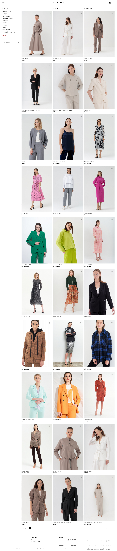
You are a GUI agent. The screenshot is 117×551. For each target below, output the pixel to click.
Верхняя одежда (7, 18)
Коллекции (6, 16)
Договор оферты (63, 548)
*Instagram (73, 545)
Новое (4, 14)
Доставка (33, 539)
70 (42, 528)
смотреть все (6, 11)
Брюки (4, 25)
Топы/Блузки (6, 29)
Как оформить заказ (35, 541)
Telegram (61, 545)
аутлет (4, 35)
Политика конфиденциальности (38, 548)
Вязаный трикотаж (8, 32)
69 (40, 528)
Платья (4, 23)
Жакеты (5, 20)
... (38, 528)
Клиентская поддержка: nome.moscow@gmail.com (99, 545)
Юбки (4, 27)
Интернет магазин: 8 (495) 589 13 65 (67, 540)
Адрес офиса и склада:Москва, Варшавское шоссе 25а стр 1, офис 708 (98, 540)
